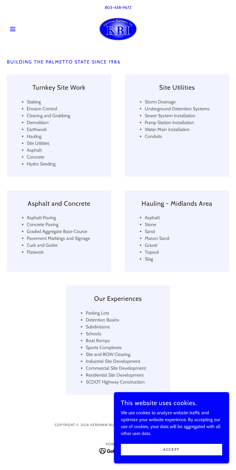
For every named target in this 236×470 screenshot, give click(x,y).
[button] (23, 29)
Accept (171, 449)
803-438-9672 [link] (118, 7)
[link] (118, 29)
